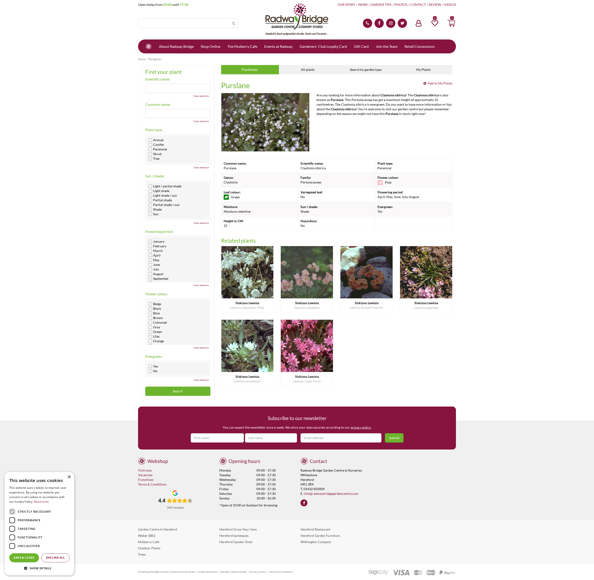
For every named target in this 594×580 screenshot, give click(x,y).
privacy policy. (361, 427)
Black (157, 308)
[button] (39, 568)
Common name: (158, 104)
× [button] (69, 477)
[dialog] (39, 523)
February (159, 246)
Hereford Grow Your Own (238, 529)
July (156, 269)
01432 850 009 (367, 23)
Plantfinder (250, 70)
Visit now (145, 470)
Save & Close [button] (24, 558)
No (155, 371)
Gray (156, 327)
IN (390, 23)
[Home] (148, 46)
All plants (308, 70)
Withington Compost (315, 542)
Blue (156, 313)
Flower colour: (156, 294)
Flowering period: (159, 231)
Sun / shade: (155, 176)
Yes (155, 366)
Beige (157, 304)
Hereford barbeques (234, 536)
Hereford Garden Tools (235, 542)
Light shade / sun (165, 195)
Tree (156, 158)
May (156, 260)
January (159, 241)
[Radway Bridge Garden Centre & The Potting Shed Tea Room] (297, 19)
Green (157, 331)
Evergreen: (153, 356)
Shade (157, 209)
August (158, 274)
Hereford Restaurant (315, 529)
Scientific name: (157, 79)
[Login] (418, 23)
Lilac (156, 336)
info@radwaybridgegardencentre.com (331, 493)
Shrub (157, 154)
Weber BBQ (146, 536)
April (157, 255)
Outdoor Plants (149, 548)
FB (379, 23)
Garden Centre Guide (233, 571)
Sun (155, 214)
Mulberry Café (148, 542)
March (158, 250)
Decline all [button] (55, 558)
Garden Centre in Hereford (157, 529)
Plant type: (154, 130)
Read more (41, 502)
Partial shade (162, 200)
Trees (142, 554)
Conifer (158, 144)
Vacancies (145, 475)
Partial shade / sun (166, 204)
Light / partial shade (167, 186)
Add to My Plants (440, 83)
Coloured (160, 322)
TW (402, 23)
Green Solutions (207, 571)
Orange (158, 341)
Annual (158, 140)
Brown (158, 317)
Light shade (161, 190)
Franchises (146, 480)
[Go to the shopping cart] (451, 23)
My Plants (423, 70)
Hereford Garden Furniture (320, 536)
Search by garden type (365, 70)
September (161, 278)
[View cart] (451, 23)
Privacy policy (257, 571)
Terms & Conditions (152, 484)
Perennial (160, 149)
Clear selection (201, 95)
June (156, 264)
